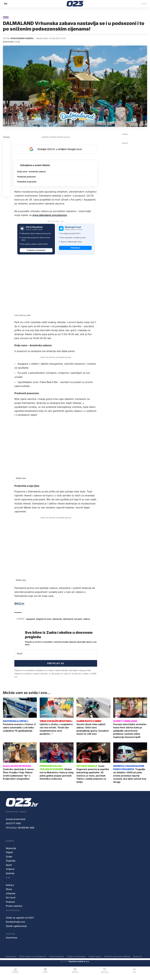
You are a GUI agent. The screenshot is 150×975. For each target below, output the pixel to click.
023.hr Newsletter (34, 227)
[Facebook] (8, 836)
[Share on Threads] (6, 178)
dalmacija (57, 619)
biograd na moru (43, 619)
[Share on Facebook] (6, 143)
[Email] (6, 192)
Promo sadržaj (14, 906)
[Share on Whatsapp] (6, 157)
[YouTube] (14, 836)
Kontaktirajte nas (15, 921)
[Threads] (43, 836)
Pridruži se (75, 248)
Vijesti (44, 715)
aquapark (30, 619)
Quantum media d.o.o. (79, 961)
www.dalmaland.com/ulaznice (49, 215)
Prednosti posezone (26, 176)
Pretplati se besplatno (36, 250)
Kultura (10, 885)
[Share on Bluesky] (6, 185)
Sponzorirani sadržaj (22, 38)
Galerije (10, 873)
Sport (44, 760)
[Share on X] (6, 150)
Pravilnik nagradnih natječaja (117, 956)
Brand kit (137, 956)
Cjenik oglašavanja (16, 926)
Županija (8, 715)
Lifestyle (11, 893)
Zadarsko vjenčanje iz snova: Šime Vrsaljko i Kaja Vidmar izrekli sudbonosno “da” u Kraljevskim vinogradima (18, 774)
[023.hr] (75, 3)
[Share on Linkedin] (6, 164)
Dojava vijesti (95, 956)
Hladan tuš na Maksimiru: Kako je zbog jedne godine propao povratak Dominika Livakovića (56, 774)
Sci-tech (10, 897)
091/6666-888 (26, 827)
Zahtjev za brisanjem (76, 956)
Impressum (11, 956)
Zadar (9, 856)
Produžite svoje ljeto (26, 181)
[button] (5, 4)
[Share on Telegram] (6, 171)
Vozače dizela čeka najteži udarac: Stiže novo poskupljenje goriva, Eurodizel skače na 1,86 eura (92, 729)
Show (117, 715)
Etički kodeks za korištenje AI (32, 956)
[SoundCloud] (31, 836)
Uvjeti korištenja (56, 956)
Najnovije (11, 848)
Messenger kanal (73, 227)
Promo (6, 17)
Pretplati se (55, 663)
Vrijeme (10, 869)
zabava (86, 619)
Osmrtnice (12, 937)
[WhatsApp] (37, 836)
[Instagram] (20, 836)
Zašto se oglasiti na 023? (20, 917)
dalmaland (68, 619)
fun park (78, 619)
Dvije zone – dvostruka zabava (31, 171)
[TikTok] (25, 836)
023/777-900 (13, 823)
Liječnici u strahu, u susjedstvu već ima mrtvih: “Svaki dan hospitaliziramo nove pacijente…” (56, 729)
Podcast (10, 901)
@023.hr (19, 603)
